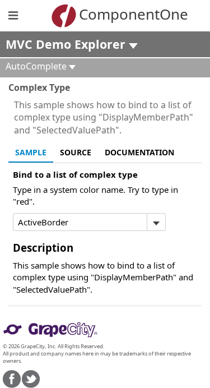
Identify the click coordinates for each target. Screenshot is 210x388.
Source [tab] (75, 152)
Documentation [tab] (139, 152)
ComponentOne (122, 14)
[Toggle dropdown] (156, 222)
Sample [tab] (30, 152)
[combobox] (80, 222)
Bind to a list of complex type (75, 174)
